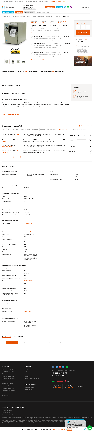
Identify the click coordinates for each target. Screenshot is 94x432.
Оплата (22, 1)
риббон (26, 285)
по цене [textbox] (79, 129)
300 (12, 129)
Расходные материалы (9, 71)
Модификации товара (47, 71)
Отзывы (48, 1)
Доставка (17, 1)
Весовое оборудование (8, 378)
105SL (51, 22)
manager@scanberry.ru (29, 8)
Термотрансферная (29, 231)
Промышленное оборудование (10, 393)
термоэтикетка (28, 280)
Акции (26, 374)
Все (4, 129)
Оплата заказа (28, 389)
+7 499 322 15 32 (28, 5)
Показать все (63, 129)
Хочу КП (60, 7)
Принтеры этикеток (25, 16)
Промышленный (28, 223)
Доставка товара (29, 387)
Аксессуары (22, 71)
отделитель (35, 129)
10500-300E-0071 (7, 146)
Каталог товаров (13, 16)
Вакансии (11, 1)
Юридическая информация (32, 378)
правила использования (59, 429)
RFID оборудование (7, 383)
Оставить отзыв (12, 343)
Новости (30, 1)
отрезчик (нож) (25, 129)
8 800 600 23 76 (28, 7)
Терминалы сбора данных (9, 369)
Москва (85, 39)
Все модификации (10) (37, 59)
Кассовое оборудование (8, 385)
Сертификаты (42, 1)
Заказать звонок (50, 7)
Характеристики (60, 71)
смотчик (42, 129)
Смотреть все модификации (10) (11, 157)
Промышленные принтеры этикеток (42, 16)
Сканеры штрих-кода (8, 371)
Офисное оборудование (8, 390)
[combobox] (82, 129)
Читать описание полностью (10, 114)
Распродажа (19, 12)
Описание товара (33, 71)
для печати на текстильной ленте (29, 312)
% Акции (53, 1)
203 (8, 129)
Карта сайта (28, 392)
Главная (4, 16)
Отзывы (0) (6, 336)
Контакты (35, 1)
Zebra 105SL (57, 16)
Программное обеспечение (9, 381)
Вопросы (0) (18, 336)
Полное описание (36, 33)
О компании (5, 1)
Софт (26, 1)
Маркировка (59, 1)
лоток (17, 129)
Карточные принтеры (8, 376)
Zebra (43, 22)
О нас (26, 371)
